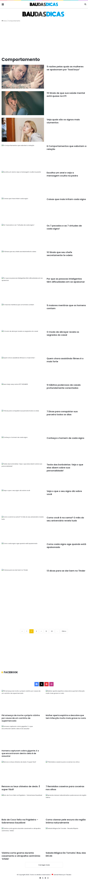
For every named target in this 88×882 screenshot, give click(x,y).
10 (46, 631)
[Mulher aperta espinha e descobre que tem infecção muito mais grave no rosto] (66, 701)
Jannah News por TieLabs (62, 875)
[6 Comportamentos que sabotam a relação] (23, 156)
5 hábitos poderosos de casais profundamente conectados (64, 386)
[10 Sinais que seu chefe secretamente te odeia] (23, 262)
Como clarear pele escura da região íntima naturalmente (66, 821)
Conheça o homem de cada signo (65, 438)
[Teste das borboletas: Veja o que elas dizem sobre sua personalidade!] (23, 475)
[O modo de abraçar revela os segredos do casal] (23, 342)
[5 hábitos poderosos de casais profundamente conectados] (23, 395)
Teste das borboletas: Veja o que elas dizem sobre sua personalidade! (65, 467)
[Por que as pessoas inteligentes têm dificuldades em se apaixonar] (23, 289)
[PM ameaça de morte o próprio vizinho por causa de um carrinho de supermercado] (22, 701)
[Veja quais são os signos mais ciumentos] (23, 130)
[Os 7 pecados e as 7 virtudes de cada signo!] (23, 236)
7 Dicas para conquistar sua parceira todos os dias (62, 413)
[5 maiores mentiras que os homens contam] (23, 316)
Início (5, 21)
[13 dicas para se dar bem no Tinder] (23, 581)
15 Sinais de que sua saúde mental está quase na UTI (66, 95)
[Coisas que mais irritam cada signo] (23, 209)
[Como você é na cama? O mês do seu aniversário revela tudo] (23, 528)
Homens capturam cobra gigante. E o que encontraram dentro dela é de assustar (20, 753)
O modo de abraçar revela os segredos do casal (63, 333)
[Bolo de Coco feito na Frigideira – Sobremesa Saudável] (22, 805)
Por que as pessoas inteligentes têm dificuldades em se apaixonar (66, 280)
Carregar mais (44, 865)
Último (64, 631)
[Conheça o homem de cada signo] (23, 448)
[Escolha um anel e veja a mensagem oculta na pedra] (23, 183)
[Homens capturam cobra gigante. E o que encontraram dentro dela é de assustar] (22, 736)
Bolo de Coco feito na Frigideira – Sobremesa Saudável (20, 821)
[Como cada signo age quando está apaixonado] (23, 554)
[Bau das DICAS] (44, 4)
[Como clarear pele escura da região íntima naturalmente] (66, 805)
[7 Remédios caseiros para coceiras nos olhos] (66, 772)
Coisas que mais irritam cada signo (66, 199)
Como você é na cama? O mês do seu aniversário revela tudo (65, 519)
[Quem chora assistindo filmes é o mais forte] (23, 369)
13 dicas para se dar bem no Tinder (66, 570)
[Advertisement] (44, 39)
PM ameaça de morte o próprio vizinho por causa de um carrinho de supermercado (21, 718)
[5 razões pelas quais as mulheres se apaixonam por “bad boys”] (23, 77)
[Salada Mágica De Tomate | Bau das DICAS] (66, 838)
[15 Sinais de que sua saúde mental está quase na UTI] (23, 103)
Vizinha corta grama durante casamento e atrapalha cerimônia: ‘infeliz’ (21, 855)
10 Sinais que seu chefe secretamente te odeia (59, 254)
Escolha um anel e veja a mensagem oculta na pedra (62, 174)
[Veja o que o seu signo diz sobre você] (23, 501)
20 (52, 631)
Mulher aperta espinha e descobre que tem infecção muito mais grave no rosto (66, 716)
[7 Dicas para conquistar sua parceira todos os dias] (23, 422)
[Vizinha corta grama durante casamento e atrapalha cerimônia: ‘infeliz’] (22, 838)
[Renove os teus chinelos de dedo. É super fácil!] (22, 772)
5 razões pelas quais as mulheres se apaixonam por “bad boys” (65, 68)
